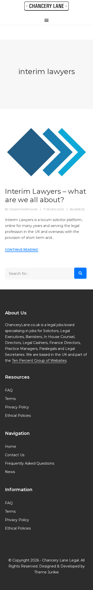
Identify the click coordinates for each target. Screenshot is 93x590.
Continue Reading (21, 250)
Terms (10, 398)
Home (10, 446)
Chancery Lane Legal (60, 560)
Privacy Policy (17, 407)
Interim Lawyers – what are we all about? (45, 195)
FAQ (9, 390)
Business (77, 209)
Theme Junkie (46, 572)
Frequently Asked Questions (29, 463)
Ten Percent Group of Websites (39, 360)
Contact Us (14, 455)
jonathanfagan (23, 209)
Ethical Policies (18, 415)
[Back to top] (88, 585)
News (10, 472)
